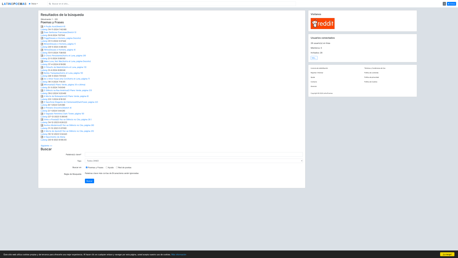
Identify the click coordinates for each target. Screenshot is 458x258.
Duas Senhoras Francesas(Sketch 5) (60, 32)
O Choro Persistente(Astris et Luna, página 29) (65, 55)
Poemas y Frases (96, 167)
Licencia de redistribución (319, 68)
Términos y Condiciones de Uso (374, 68)
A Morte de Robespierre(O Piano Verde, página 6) (66, 96)
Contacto (314, 82)
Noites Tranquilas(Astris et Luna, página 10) (63, 73)
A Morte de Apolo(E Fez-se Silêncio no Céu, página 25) (69, 131)
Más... (314, 58)
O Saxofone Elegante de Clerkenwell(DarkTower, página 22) (71, 102)
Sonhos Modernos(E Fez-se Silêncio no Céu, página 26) (69, 125)
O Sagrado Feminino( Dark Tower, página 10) (64, 113)
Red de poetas (125, 167)
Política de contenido (371, 73)
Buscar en (77, 167)
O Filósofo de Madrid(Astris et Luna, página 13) (65, 67)
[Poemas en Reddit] (323, 23)
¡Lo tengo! (447, 254)
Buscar (89, 181)
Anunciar (314, 86)
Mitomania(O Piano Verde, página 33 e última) (64, 84)
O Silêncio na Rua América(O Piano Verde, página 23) (68, 90)
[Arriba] (444, 4)
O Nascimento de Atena (54, 137)
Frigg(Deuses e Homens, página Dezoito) (62, 38)
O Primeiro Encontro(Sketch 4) (58, 108)
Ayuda (111, 167)
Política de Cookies (370, 82)
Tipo (79, 161)
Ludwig (44, 29)
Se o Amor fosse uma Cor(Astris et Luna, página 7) (67, 79)
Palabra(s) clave (73, 154)
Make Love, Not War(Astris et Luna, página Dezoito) (67, 61)
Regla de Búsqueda (72, 174)
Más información (178, 254)
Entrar (452, 4)
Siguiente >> (46, 145)
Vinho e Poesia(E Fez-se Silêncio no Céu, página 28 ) (68, 119)
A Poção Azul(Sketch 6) (54, 26)
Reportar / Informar (317, 73)
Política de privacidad (371, 77)
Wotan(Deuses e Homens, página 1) (60, 44)
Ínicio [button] (33, 4)
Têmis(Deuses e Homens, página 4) (60, 49)
